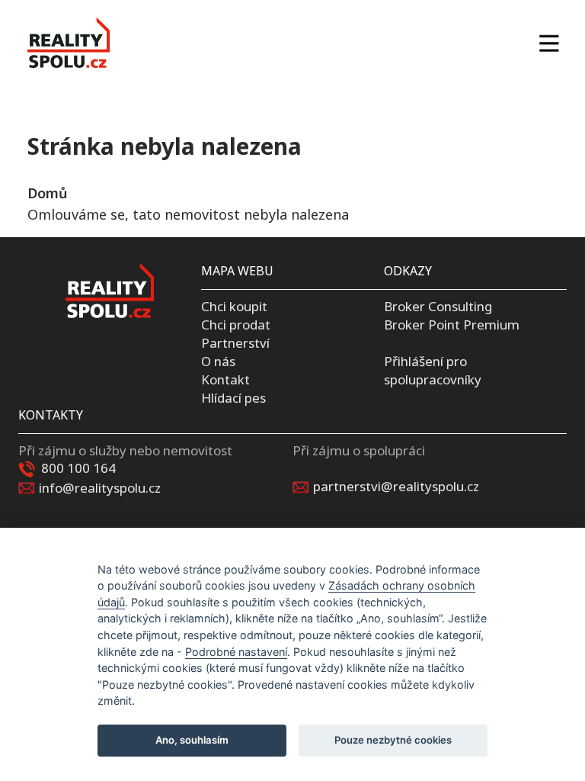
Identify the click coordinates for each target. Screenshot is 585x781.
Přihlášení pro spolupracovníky (432, 370)
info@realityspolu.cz (100, 488)
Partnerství (235, 343)
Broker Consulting (438, 306)
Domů (47, 193)
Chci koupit (234, 306)
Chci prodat (235, 324)
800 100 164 (78, 468)
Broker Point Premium (451, 324)
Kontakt (225, 379)
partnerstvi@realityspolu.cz (396, 486)
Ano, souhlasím (192, 740)
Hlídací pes (233, 398)
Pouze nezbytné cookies (393, 740)
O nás (218, 361)
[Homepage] (68, 43)
